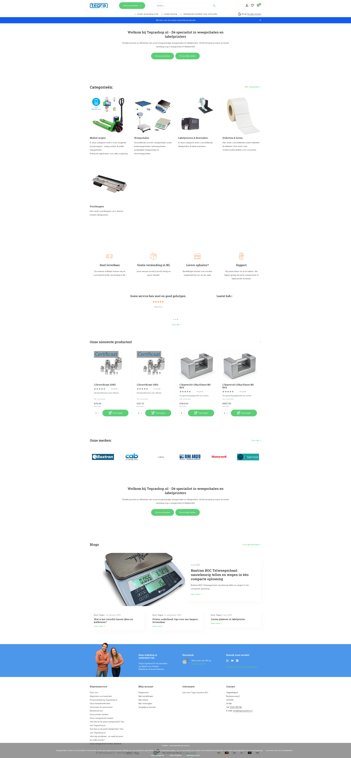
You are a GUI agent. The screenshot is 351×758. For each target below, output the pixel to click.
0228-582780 (236, 707)
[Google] (231, 5)
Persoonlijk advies (187, 56)
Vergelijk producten (147, 707)
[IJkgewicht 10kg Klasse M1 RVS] (196, 365)
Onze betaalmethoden (100, 703)
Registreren (143, 692)
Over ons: (94, 692)
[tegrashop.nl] (100, 5)
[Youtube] (232, 660)
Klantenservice (96, 710)
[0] (257, 5)
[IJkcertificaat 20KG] (111, 365)
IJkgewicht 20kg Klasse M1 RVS (238, 386)
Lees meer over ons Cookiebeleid (279, 750)
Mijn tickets (143, 700)
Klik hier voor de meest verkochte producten (176, 20)
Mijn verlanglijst (145, 703)
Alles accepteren (157, 755)
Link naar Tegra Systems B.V (195, 692)
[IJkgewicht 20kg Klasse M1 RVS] (239, 365)
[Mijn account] (247, 5)
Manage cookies (193, 755)
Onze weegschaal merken (101, 718)
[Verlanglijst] (252, 5)
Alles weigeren (175, 755)
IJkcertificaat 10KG (147, 384)
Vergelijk (114, 389)
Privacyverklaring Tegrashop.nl (103, 700)
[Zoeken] (214, 5)
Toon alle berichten (250, 544)
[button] (173, 319)
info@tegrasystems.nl (242, 710)
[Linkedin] (237, 660)
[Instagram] (227, 660)
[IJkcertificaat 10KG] (154, 365)
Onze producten (162, 56)
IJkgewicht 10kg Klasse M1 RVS (195, 386)
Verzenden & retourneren (101, 707)
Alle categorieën (252, 87)
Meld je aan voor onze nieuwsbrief (241, 666)
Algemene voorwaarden (101, 696)
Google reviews (254, 14)
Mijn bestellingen (145, 696)
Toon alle (175, 324)
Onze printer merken (99, 714)
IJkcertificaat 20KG (105, 384)
